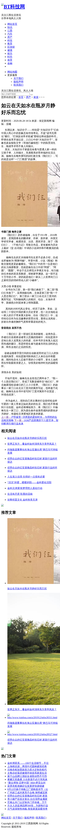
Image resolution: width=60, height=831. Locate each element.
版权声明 (18, 81)
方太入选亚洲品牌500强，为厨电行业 (27, 805)
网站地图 (12, 71)
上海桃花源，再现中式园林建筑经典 (27, 766)
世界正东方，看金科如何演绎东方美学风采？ (32, 443)
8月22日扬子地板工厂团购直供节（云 (27, 789)
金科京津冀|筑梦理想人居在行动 (24, 488)
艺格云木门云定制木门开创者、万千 (27, 802)
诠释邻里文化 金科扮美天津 (22, 499)
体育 (9, 60)
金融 (9, 63)
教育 (9, 43)
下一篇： (19, 420)
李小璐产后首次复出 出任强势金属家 (27, 799)
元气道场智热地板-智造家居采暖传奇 (27, 809)
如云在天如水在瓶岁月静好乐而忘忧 (27, 438)
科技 (9, 40)
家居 (36, 97)
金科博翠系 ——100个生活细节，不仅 (28, 763)
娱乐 (9, 53)
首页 (20, 97)
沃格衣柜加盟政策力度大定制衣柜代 (27, 769)
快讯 (9, 27)
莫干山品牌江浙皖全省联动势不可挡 (27, 776)
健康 (9, 50)
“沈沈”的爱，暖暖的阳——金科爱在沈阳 (29, 482)
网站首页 (12, 24)
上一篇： (6, 417)
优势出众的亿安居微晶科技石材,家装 (27, 795)
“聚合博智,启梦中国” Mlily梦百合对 (26, 782)
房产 (9, 37)
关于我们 (18, 78)
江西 (9, 30)
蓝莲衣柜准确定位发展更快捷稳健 (25, 786)
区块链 (11, 47)
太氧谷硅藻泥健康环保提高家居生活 (27, 773)
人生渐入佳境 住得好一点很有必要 (26, 476)
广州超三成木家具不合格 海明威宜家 (27, 792)
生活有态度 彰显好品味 (20, 494)
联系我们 (18, 85)
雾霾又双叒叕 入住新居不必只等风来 (27, 779)
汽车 (9, 34)
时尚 (9, 56)
